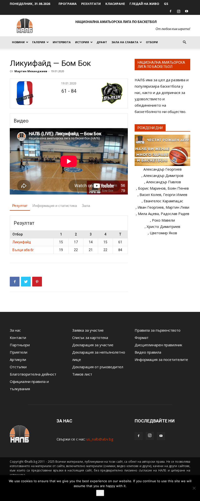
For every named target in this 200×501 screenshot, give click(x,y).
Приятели (18, 352)
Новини (18, 42)
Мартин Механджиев (30, 71)
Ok (100, 493)
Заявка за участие (88, 330)
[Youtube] (186, 11)
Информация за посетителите (161, 359)
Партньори (20, 344)
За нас (15, 330)
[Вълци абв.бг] (105, 93)
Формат (142, 337)
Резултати (91, 3)
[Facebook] (170, 11)
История (82, 42)
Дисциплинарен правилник (158, 344)
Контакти (18, 337)
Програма (68, 3)
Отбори (152, 42)
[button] (184, 42)
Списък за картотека (90, 337)
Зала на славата (124, 42)
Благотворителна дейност (33, 374)
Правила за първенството (157, 330)
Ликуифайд (21, 242)
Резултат (20, 206)
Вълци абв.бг (23, 250)
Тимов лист (82, 374)
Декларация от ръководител (97, 366)
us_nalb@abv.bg (99, 439)
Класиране (115, 3)
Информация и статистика (54, 206)
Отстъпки (18, 366)
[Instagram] (178, 11)
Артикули (18, 359)
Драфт (102, 42)
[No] (193, 488)
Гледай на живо (144, 3)
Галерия (38, 42)
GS (166, 3)
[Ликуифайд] (31, 93)
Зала (86, 206)
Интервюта (62, 42)
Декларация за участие (92, 344)
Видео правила (148, 352)
